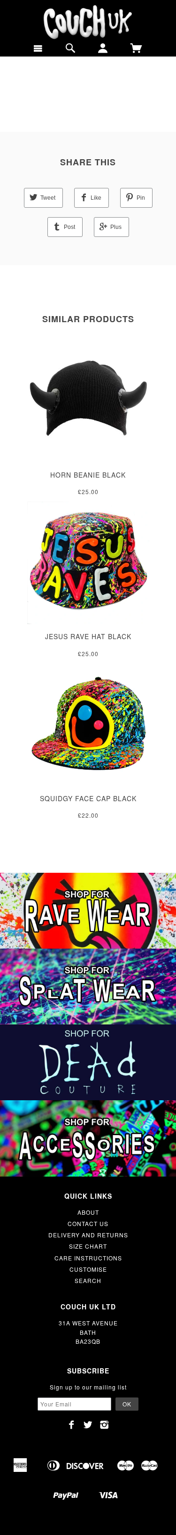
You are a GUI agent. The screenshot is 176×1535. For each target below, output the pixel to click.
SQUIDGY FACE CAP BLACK (88, 798)
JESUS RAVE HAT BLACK (88, 636)
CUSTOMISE (88, 1269)
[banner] (88, 22)
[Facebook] (72, 1424)
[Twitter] (88, 1424)
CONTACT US (88, 1223)
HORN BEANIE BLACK (88, 474)
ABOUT (88, 1212)
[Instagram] (104, 1424)
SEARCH (88, 1280)
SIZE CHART (88, 1246)
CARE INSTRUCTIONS (88, 1258)
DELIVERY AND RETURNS (88, 1235)
